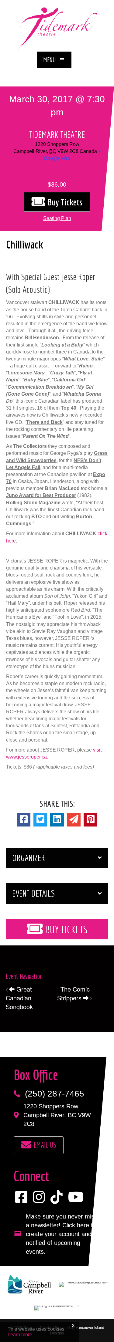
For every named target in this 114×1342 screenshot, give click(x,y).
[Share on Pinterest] (90, 819)
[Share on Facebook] (23, 819)
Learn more (20, 1334)
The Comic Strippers (73, 993)
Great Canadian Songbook (19, 998)
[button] (54, 60)
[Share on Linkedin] (57, 819)
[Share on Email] (74, 819)
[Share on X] (40, 819)
